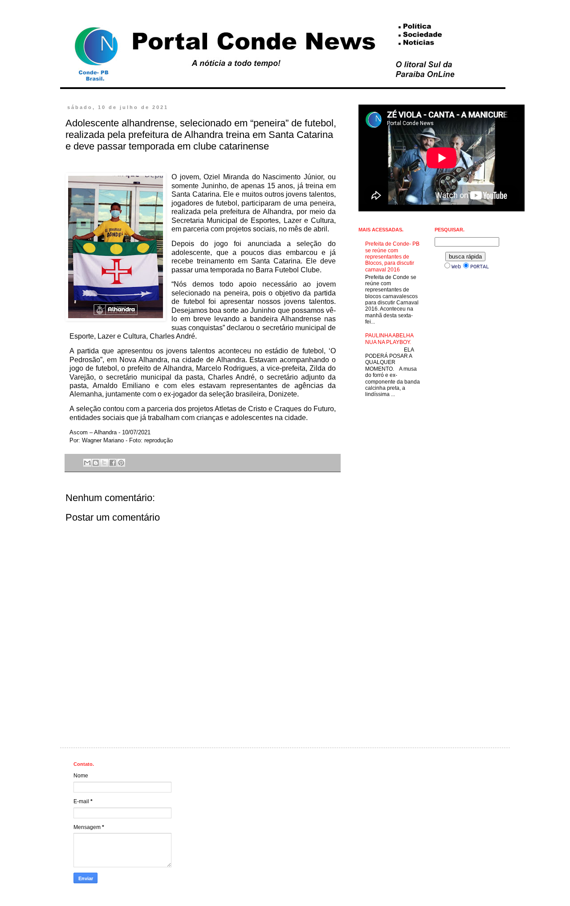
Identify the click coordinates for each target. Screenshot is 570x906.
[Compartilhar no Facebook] (112, 462)
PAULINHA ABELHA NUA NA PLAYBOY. (389, 338)
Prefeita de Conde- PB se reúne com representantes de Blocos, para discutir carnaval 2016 (392, 257)
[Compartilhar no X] (104, 462)
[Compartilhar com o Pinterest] (121, 462)
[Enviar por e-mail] (87, 462)
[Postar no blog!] (95, 462)
